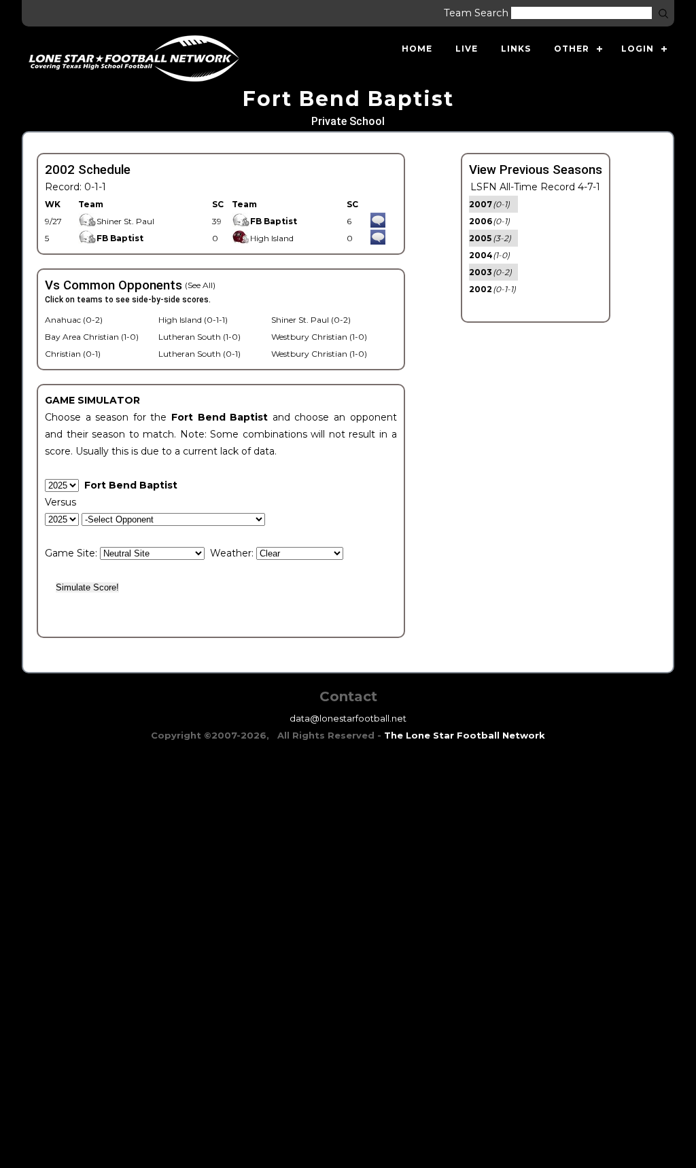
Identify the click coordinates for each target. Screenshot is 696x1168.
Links (516, 48)
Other (571, 48)
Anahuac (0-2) (74, 320)
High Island (272, 238)
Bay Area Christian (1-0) (92, 337)
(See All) (200, 285)
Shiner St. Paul (125, 221)
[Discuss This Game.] (377, 221)
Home (417, 48)
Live (466, 48)
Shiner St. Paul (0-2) (311, 320)
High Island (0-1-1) (193, 320)
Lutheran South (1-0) (199, 337)
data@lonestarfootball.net (348, 718)
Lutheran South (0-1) (199, 354)
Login (637, 48)
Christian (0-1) (73, 354)
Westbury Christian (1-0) (319, 337)
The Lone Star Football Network (464, 735)
